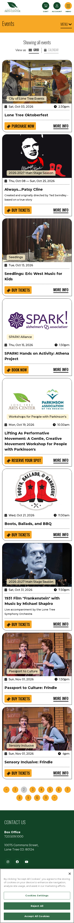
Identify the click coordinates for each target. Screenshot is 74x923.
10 (37, 798)
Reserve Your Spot (26, 460)
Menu (65, 24)
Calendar (53, 50)
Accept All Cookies (37, 916)
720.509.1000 (13, 836)
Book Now (19, 369)
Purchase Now (23, 126)
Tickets (21, 210)
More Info (60, 126)
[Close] (70, 874)
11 (46, 798)
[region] (37, 896)
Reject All (37, 905)
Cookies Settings (36, 895)
